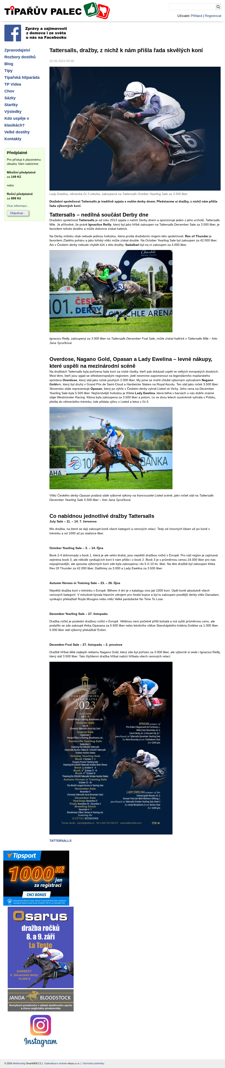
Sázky (10, 98)
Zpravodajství (17, 50)
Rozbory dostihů (20, 57)
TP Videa (12, 84)
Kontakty (12, 139)
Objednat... (17, 213)
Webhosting (19, 1063)
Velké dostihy (17, 132)
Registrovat (213, 16)
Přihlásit (196, 16)
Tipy (8, 70)
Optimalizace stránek (55, 1063)
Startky (11, 105)
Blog (8, 64)
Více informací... (18, 206)
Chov (9, 91)
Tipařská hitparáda (22, 77)
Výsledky (13, 111)
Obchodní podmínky (93, 1063)
